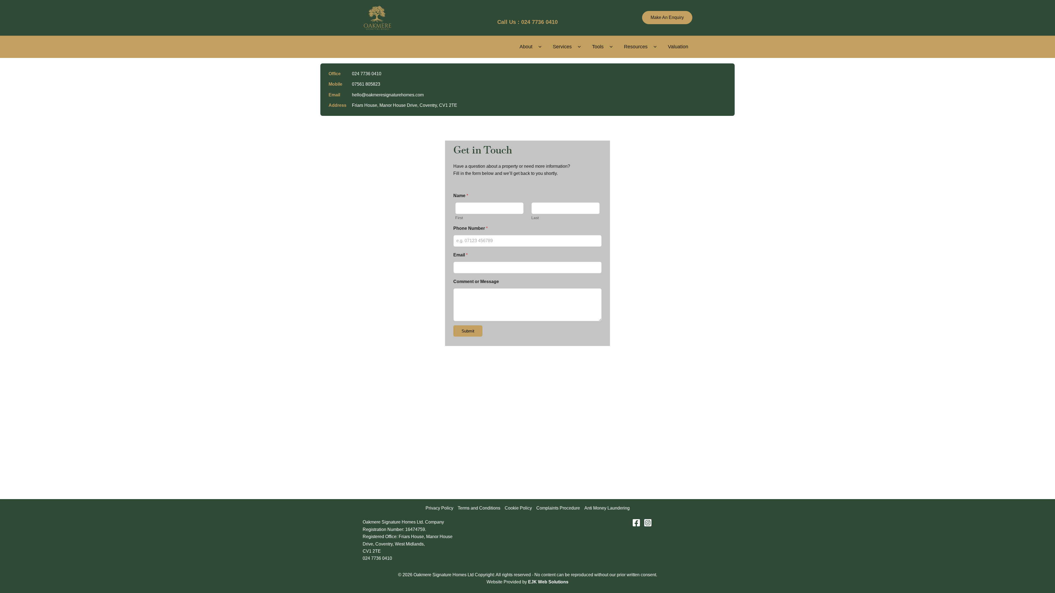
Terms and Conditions (479, 508)
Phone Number (470, 228)
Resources (636, 46)
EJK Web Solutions (548, 582)
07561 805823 (366, 84)
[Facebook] (636, 523)
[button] (667, 17)
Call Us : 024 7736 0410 (527, 22)
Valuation (678, 46)
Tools (598, 46)
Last (535, 218)
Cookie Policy (518, 508)
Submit (468, 331)
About (526, 46)
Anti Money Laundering (607, 508)
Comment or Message (476, 281)
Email (460, 255)
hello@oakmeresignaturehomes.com (388, 95)
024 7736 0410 (366, 73)
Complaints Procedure (558, 508)
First (459, 218)
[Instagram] (648, 523)
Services (562, 46)
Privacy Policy (439, 508)
